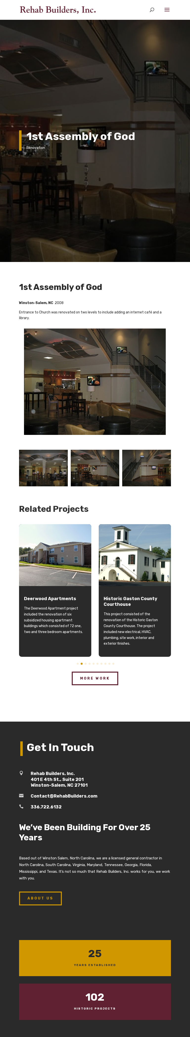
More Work (95, 678)
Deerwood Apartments (50, 598)
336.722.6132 (46, 807)
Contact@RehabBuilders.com (64, 796)
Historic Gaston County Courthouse (130, 601)
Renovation (35, 148)
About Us (40, 898)
